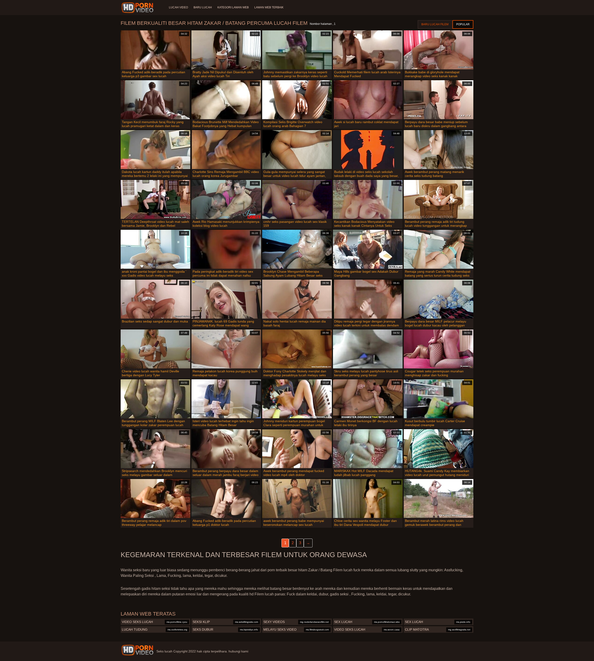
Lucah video (178, 7)
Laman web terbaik (269, 7)
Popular (463, 24)
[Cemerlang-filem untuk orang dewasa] (138, 7)
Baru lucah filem (435, 24)
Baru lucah (203, 7)
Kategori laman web (233, 7)
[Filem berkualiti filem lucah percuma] (137, 650)
